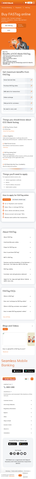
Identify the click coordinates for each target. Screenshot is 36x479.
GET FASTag (9, 25)
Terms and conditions (17, 471)
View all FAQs (6, 317)
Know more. (12, 476)
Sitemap (8, 471)
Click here (5, 147)
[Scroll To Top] (32, 379)
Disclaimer (27, 471)
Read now (5, 351)
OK (20, 475)
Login (29, 2)
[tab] (7, 199)
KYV (9, 30)
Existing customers (20, 25)
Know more (4, 21)
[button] (18, 325)
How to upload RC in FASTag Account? (14, 349)
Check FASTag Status (8, 131)
